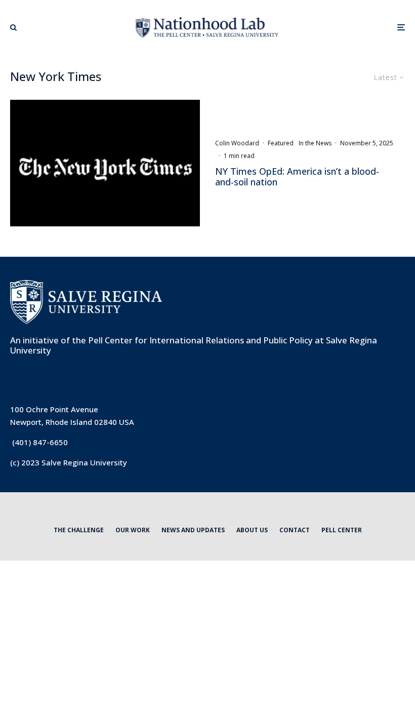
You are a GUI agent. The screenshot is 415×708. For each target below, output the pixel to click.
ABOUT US (252, 530)
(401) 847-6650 (40, 442)
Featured (281, 143)
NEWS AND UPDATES (193, 530)
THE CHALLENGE (79, 530)
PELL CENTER (341, 530)
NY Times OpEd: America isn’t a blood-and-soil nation (297, 177)
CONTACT (294, 530)
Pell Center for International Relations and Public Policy (200, 340)
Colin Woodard (237, 143)
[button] (13, 27)
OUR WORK (132, 530)
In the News (315, 143)
